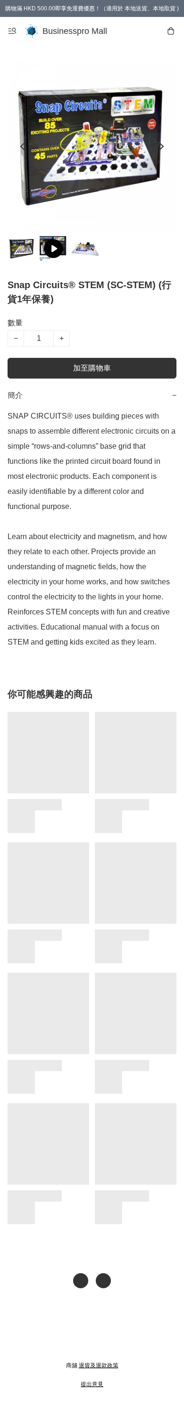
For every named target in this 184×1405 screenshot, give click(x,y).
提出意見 (92, 1384)
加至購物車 (92, 368)
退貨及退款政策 (98, 1365)
